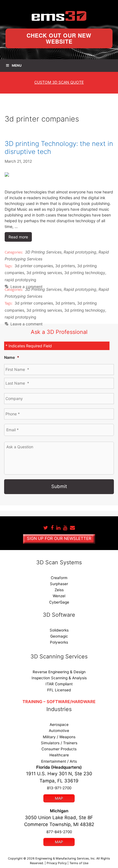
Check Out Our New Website (59, 38)
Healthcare (59, 755)
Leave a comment (26, 324)
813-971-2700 (59, 788)
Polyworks (59, 642)
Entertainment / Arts (59, 761)
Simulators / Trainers (59, 743)
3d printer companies (34, 265)
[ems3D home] (59, 16)
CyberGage (59, 602)
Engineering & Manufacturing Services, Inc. (65, 858)
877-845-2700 (59, 832)
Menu (17, 65)
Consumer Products (59, 749)
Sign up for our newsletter (59, 538)
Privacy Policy (57, 863)
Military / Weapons (59, 737)
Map (59, 798)
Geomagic (59, 636)
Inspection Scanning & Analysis (59, 678)
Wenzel (59, 596)
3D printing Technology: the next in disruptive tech (59, 148)
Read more (18, 237)
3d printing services (44, 272)
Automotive (59, 730)
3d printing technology (84, 272)
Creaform (59, 578)
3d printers (65, 265)
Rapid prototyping (80, 252)
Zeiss (59, 590)
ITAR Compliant (59, 684)
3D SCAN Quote (59, 82)
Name (11, 357)
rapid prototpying (20, 279)
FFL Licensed (59, 690)
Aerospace (59, 724)
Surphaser (59, 584)
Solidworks (59, 630)
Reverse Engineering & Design (59, 672)
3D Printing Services (43, 252)
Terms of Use (78, 863)
